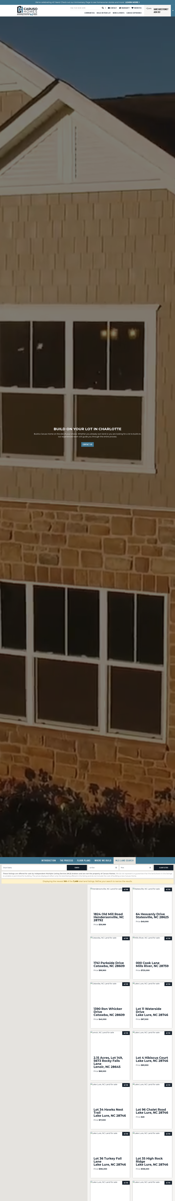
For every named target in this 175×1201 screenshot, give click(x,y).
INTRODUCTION (48, 860)
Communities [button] (89, 13)
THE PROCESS (66, 860)
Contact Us (87, 444)
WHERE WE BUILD (103, 860)
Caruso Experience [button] (134, 13)
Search (77, 868)
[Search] (102, 7)
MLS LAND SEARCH (125, 860)
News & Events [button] (118, 13)
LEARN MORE (132, 2)
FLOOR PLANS (83, 860)
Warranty (125, 8)
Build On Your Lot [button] (104, 13)
